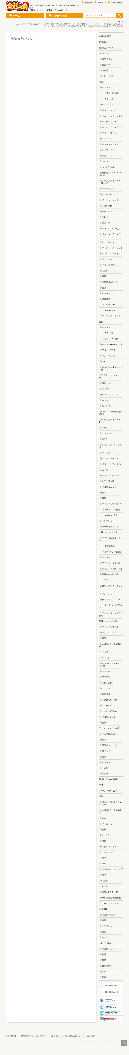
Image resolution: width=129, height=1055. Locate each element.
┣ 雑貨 (102, 960)
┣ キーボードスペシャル (111, 248)
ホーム (16, 15)
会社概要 (91, 1036)
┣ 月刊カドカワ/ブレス (110, 464)
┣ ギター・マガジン (108, 133)
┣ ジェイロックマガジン (111, 394)
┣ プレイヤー (105, 217)
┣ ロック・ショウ (107, 110)
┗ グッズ (103, 652)
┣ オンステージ (106, 433)
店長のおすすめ (106, 47)
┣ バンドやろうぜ (107, 355)
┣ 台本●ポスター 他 (108, 892)
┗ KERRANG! (107, 310)
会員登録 (89, 2)
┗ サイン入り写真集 (110, 551)
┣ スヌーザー (105, 222)
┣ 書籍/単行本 (106, 965)
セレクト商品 (105, 943)
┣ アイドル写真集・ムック (111, 539)
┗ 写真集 (103, 880)
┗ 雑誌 (102, 722)
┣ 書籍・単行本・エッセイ (111, 586)
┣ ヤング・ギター (107, 121)
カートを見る (117, 2)
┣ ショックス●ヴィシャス (110, 445)
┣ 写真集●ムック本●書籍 (110, 811)
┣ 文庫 (102, 971)
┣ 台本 (102, 818)
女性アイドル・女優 (108, 532)
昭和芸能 (103, 909)
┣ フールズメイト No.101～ (110, 420)
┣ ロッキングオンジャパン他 (111, 368)
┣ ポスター (104, 557)
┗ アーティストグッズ (110, 316)
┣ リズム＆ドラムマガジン (111, 235)
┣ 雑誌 (102, 287)
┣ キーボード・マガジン (111, 127)
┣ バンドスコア (106, 87)
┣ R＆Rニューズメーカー (110, 376)
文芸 (101, 785)
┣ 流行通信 (104, 694)
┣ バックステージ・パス (111, 452)
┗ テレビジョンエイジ (110, 903)
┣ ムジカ (103, 470)
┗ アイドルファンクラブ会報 (111, 614)
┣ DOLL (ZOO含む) (109, 228)
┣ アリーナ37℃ (107, 350)
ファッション (105, 657)
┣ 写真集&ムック (107, 914)
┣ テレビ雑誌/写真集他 (110, 897)
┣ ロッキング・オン (108, 144)
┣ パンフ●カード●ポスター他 (110, 664)
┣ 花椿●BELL (105, 682)
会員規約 (55, 1036)
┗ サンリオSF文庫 (108, 790)
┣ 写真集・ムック (107, 948)
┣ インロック (105, 138)
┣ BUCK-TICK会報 (109, 509)
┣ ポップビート (106, 389)
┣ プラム (103, 427)
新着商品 (103, 42)
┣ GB (102, 361)
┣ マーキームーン (107, 188)
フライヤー (104, 53)
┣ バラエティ (105, 823)
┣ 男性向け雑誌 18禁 (109, 574)
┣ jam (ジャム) (106, 167)
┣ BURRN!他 (105, 205)
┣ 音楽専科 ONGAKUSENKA (110, 173)
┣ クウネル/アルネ (108, 711)
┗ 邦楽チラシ (105, 64)
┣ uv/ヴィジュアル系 (109, 475)
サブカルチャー (106, 835)
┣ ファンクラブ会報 (108, 627)
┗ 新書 (102, 977)
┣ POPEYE (105, 705)
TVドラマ (103, 886)
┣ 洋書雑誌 (104, 299)
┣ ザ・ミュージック (108, 200)
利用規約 (11, 1035)
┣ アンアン (104, 677)
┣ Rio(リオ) (105, 194)
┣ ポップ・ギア (106, 150)
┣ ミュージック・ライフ (111, 116)
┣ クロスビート (106, 161)
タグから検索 (59, 15)
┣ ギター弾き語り (107, 265)
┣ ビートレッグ (106, 242)
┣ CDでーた (105, 439)
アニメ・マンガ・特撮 (109, 728)
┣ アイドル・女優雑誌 (110, 563)
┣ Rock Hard (107, 304)
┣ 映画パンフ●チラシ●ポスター (110, 803)
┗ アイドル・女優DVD (110, 606)
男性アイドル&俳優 (108, 621)
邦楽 (101, 321)
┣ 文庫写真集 (107, 546)
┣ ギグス (103, 400)
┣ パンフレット (106, 293)
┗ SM (103, 580)
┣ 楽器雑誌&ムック (108, 282)
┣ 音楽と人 (104, 383)
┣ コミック (104, 751)
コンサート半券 (106, 76)
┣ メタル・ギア (106, 155)
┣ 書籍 (102, 276)
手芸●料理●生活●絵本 (109, 779)
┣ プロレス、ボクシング (111, 869)
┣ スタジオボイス (107, 846)
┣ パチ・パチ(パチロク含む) (110, 412)
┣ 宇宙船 (103, 768)
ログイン (102, 2)
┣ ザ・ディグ (105, 259)
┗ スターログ (105, 773)
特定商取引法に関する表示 (33, 1036)
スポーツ (103, 863)
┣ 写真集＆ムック (107, 270)
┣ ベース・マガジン (108, 211)
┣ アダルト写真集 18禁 (111, 568)
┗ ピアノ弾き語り (109, 338)
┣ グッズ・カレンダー (110, 599)
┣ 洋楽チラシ (105, 59)
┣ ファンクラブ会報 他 (110, 504)
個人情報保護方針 (73, 1036)
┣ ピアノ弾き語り (109, 93)
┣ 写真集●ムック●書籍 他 (110, 645)
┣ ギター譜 (106, 333)
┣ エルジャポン (106, 688)
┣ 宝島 (102, 841)
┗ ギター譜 (106, 98)
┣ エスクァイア (106, 852)
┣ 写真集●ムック (107, 717)
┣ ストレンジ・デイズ (110, 253)
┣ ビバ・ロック (106, 104)
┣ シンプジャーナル (108, 458)
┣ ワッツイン (105, 406)
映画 (101, 796)
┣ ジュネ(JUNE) (107, 734)
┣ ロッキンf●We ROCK (110, 344)
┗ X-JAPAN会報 (108, 515)
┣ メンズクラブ (106, 671)
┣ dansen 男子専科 (108, 699)
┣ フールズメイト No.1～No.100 (110, 181)
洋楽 (101, 81)
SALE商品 (103, 70)
